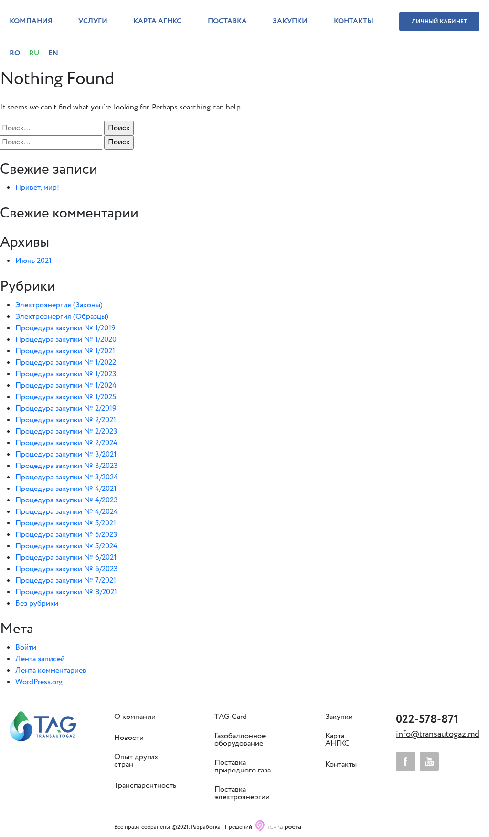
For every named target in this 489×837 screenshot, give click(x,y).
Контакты (353, 21)
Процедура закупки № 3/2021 (66, 454)
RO (15, 53)
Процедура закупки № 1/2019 (65, 328)
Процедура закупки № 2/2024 (66, 442)
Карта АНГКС (337, 740)
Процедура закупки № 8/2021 (66, 592)
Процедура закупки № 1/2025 (65, 396)
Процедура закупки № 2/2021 (65, 419)
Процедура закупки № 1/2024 (66, 385)
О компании (135, 717)
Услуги (92, 21)
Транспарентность (145, 786)
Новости (129, 738)
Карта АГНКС (157, 21)
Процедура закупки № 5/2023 (66, 534)
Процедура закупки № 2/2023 (66, 431)
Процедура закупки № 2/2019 (66, 408)
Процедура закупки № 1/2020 (66, 339)
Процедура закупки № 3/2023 (66, 465)
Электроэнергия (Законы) (59, 305)
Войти (25, 647)
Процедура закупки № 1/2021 (65, 351)
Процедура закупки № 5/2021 (65, 523)
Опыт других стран (136, 761)
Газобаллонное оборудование (240, 740)
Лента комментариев (50, 670)
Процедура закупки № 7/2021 (65, 580)
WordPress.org (39, 681)
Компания (31, 21)
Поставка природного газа (242, 766)
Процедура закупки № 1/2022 (65, 362)
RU (34, 53)
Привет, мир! (37, 187)
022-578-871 (427, 719)
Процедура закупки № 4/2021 (66, 488)
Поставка (227, 21)
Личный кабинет (439, 22)
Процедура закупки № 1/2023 (66, 374)
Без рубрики (36, 603)
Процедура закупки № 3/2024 (66, 477)
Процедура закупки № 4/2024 (66, 511)
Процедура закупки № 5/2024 (66, 546)
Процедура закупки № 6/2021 (66, 557)
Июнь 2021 (33, 260)
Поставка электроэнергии (242, 793)
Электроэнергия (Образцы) (61, 316)
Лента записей (40, 658)
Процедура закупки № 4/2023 (66, 500)
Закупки (290, 21)
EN (53, 53)
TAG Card (230, 717)
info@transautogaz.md (437, 734)
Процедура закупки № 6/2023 (66, 569)
